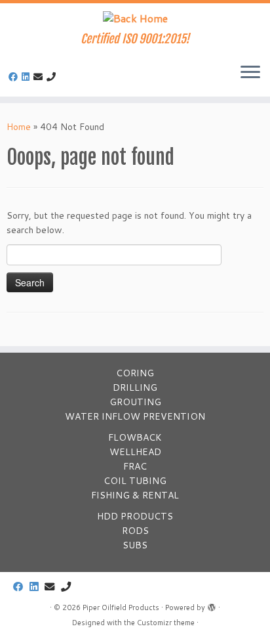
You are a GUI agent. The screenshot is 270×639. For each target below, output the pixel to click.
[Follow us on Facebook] (15, 76)
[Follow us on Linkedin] (27, 76)
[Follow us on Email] (40, 76)
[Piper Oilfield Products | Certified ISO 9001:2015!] (135, 18)
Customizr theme (166, 622)
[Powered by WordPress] (211, 604)
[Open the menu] (250, 73)
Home (19, 126)
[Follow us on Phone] (53, 76)
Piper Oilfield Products (121, 607)
